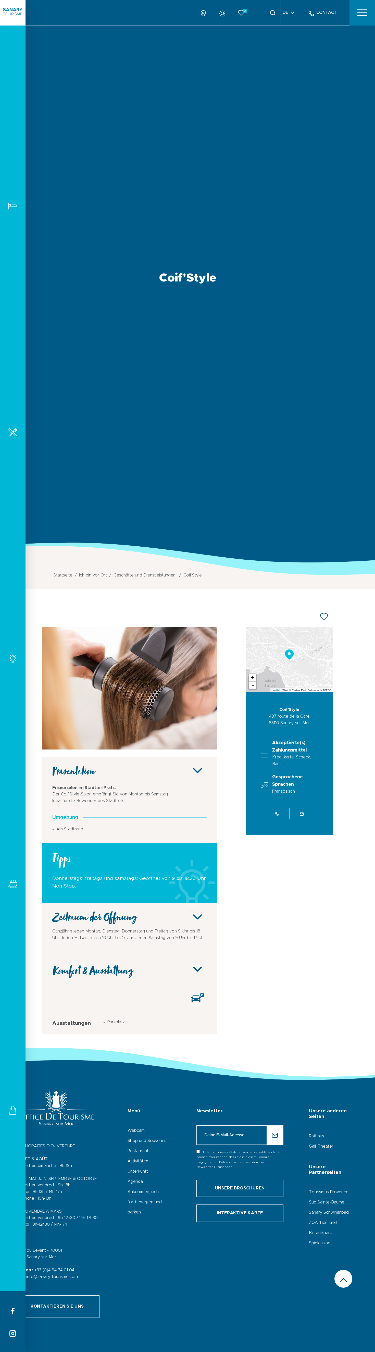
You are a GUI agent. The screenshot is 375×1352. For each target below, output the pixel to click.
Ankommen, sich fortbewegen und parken (145, 1202)
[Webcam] (205, 12)
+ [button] (252, 677)
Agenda (135, 1181)
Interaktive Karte (240, 1213)
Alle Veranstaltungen (13, 884)
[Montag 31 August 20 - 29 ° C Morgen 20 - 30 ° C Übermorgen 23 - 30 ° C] (224, 12)
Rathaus (316, 1136)
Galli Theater (321, 1146)
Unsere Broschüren (240, 1188)
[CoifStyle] (129, 748)
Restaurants (13, 432)
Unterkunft (13, 206)
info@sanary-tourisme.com (52, 1277)
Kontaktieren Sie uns (57, 1306)
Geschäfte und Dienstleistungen (13, 1110)
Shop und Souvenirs (147, 1141)
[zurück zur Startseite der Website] (13, 13)
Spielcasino (320, 1243)
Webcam (136, 1130)
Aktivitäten (13, 658)
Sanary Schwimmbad (329, 1212)
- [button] (253, 685)
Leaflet (276, 690)
